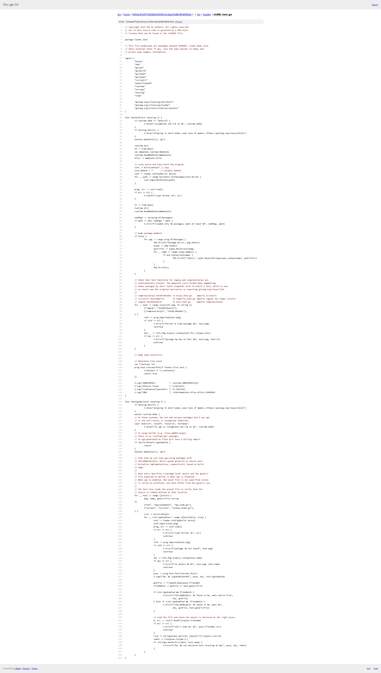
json (375, 668)
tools (126, 14)
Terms (34, 668)
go (119, 14)
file (178, 22)
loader (207, 14)
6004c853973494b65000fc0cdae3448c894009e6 (161, 14)
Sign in (375, 4)
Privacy (26, 668)
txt (368, 668)
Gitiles (18, 668)
